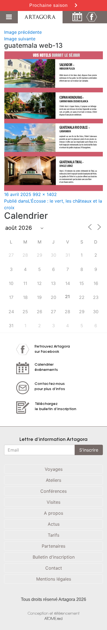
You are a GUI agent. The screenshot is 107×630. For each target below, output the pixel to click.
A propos (53, 513)
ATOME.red (53, 619)
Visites (53, 502)
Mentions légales (53, 579)
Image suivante (19, 38)
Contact (53, 568)
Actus (54, 524)
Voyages (54, 469)
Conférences (53, 491)
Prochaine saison (49, 5)
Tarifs (53, 535)
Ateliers (53, 480)
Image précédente (23, 32)
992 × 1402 (45, 194)
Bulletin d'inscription (54, 557)
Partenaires (53, 546)
